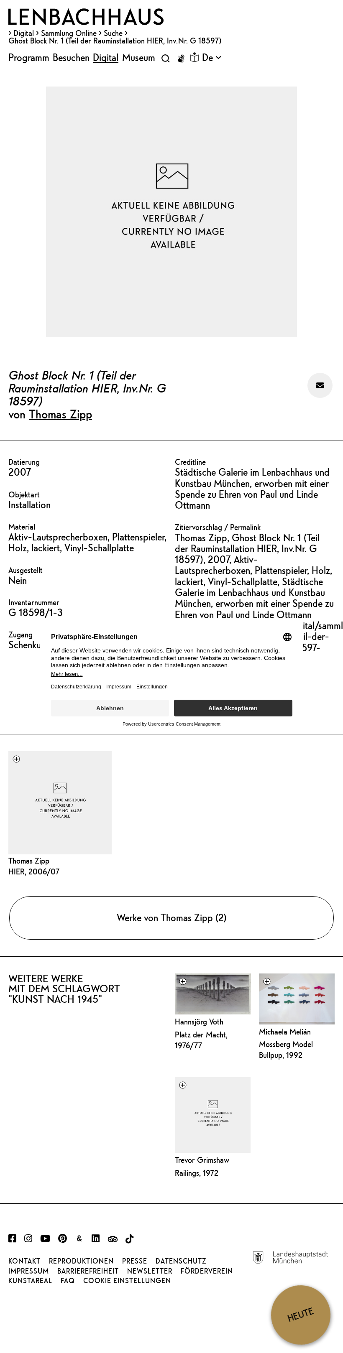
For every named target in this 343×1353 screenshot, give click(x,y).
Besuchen (71, 57)
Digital (23, 33)
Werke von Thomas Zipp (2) (172, 917)
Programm (28, 57)
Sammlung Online (69, 33)
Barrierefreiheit (88, 1271)
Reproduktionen (81, 1261)
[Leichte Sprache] (194, 57)
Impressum (28, 1271)
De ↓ (211, 57)
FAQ (68, 1280)
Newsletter (149, 1271)
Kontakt (24, 1261)
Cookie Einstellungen (127, 1280)
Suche (113, 33)
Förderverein (207, 1271)
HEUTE (300, 1314)
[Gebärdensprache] (181, 58)
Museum (138, 57)
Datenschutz (181, 1261)
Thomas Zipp (60, 414)
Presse (134, 1261)
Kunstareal (30, 1280)
